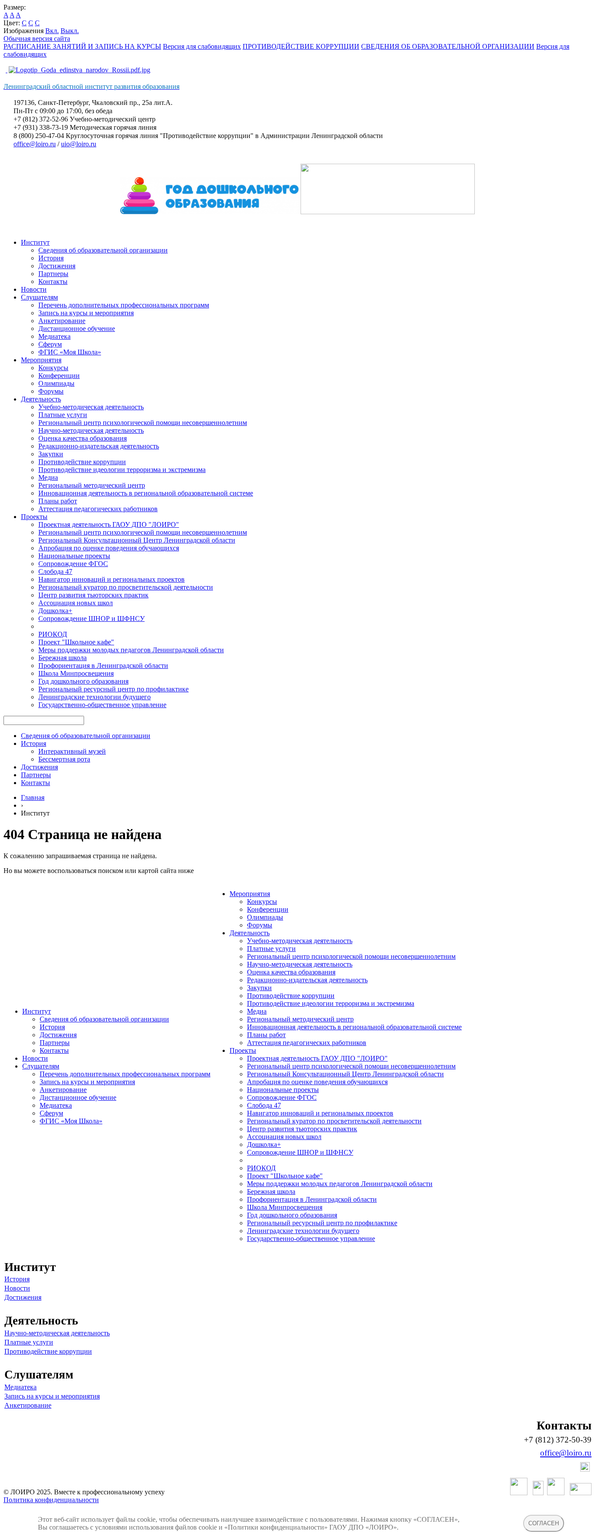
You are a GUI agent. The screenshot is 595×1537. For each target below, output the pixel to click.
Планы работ (57, 501)
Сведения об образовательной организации (103, 250)
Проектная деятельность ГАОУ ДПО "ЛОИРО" (108, 524)
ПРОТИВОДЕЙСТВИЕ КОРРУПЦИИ (301, 46)
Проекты (34, 516)
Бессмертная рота (64, 759)
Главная (32, 797)
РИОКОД (52, 634)
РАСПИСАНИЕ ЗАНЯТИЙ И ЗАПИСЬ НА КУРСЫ (82, 46)
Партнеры (53, 273)
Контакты (53, 281)
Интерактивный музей (72, 751)
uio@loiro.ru (78, 144)
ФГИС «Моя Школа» (69, 352)
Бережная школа (62, 657)
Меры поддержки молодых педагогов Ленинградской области (131, 650)
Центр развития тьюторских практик (93, 595)
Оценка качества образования (82, 438)
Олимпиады (56, 383)
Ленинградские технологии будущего (94, 697)
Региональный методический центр (91, 485)
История (51, 258)
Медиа (48, 477)
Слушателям (39, 297)
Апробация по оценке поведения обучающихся (108, 548)
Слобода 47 (55, 571)
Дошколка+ (55, 610)
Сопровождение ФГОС (73, 563)
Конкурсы (53, 367)
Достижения (56, 266)
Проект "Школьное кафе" (76, 642)
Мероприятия (41, 360)
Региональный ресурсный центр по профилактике (113, 689)
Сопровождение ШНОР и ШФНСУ (91, 618)
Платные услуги (62, 414)
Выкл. (70, 30)
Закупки (50, 454)
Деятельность (41, 399)
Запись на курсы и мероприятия (86, 313)
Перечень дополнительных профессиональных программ (123, 305)
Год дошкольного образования (83, 681)
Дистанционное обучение (76, 328)
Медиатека (54, 336)
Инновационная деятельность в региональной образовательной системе (145, 493)
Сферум (50, 344)
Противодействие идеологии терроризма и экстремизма (122, 469)
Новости (34, 289)
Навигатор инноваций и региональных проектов (111, 579)
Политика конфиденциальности (51, 1499)
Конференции (59, 375)
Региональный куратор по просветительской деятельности (125, 587)
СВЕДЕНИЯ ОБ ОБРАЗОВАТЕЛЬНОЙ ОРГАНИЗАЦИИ (447, 46)
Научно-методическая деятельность (91, 430)
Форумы (51, 391)
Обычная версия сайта (36, 38)
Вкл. (52, 30)
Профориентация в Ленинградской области (103, 665)
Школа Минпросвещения (76, 673)
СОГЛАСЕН (543, 1523)
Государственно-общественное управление (102, 704)
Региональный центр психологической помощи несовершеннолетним (142, 422)
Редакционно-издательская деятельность (98, 446)
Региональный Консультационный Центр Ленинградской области (136, 540)
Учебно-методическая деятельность (91, 407)
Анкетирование (61, 320)
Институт (35, 242)
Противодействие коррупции (82, 461)
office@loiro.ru (35, 144)
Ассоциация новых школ (75, 603)
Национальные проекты (74, 556)
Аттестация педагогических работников (98, 508)
